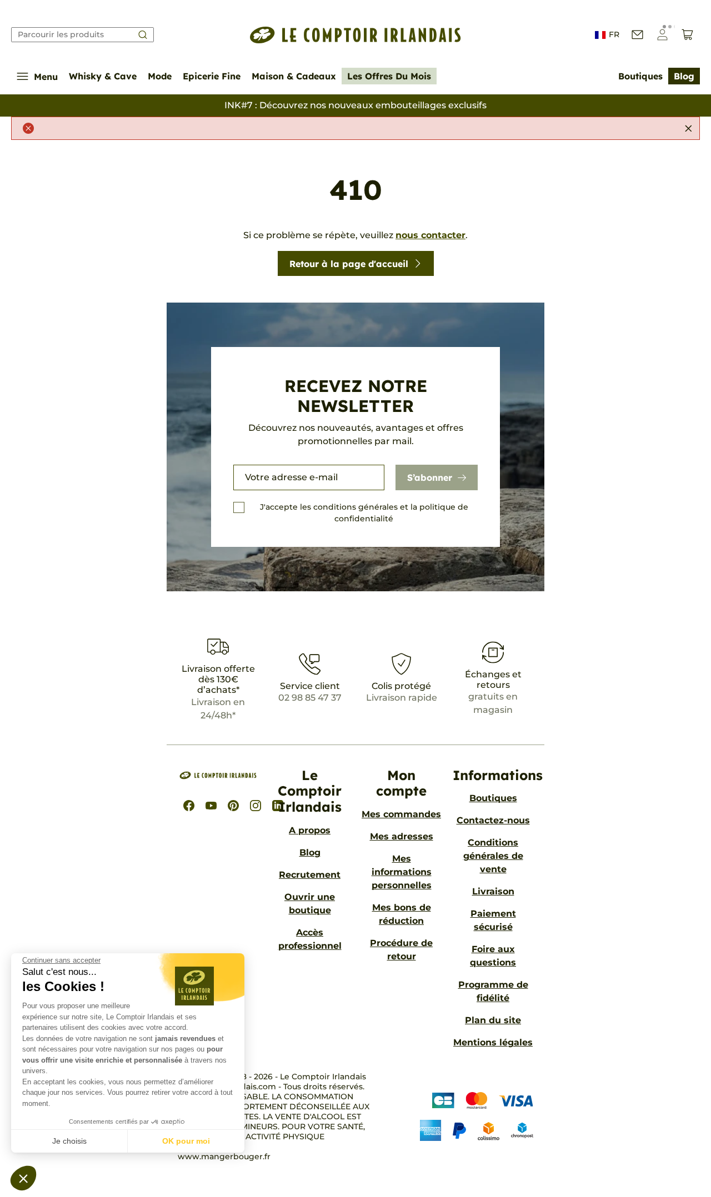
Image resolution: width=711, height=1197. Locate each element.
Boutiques (640, 76)
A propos (310, 830)
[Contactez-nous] (637, 34)
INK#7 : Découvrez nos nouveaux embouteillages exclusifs (355, 105)
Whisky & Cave (103, 76)
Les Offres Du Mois (389, 76)
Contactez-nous (493, 820)
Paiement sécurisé (493, 920)
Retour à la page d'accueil (348, 263)
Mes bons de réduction (401, 914)
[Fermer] (688, 128)
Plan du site (493, 1020)
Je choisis (69, 1140)
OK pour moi (186, 1140)
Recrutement (310, 874)
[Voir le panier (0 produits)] (687, 34)
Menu (46, 76)
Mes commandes (401, 814)
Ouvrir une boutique (309, 904)
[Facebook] (189, 805)
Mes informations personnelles (402, 872)
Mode (160, 76)
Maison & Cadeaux (294, 76)
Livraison (493, 891)
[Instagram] (255, 805)
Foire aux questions (493, 956)
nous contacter (430, 235)
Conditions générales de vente (493, 855)
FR (614, 34)
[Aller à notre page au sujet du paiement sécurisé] (468, 1117)
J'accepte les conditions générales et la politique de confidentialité (364, 513)
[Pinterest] (233, 805)
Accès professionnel (310, 939)
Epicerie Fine (212, 76)
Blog (684, 76)
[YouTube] (211, 805)
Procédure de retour (401, 950)
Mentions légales (493, 1042)
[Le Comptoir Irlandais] (355, 35)
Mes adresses (401, 836)
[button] (23, 1178)
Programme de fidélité (493, 991)
